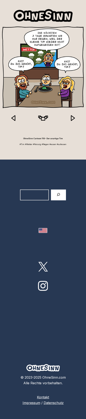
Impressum (31, 403)
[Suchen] (58, 195)
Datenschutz (54, 403)
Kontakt (43, 397)
